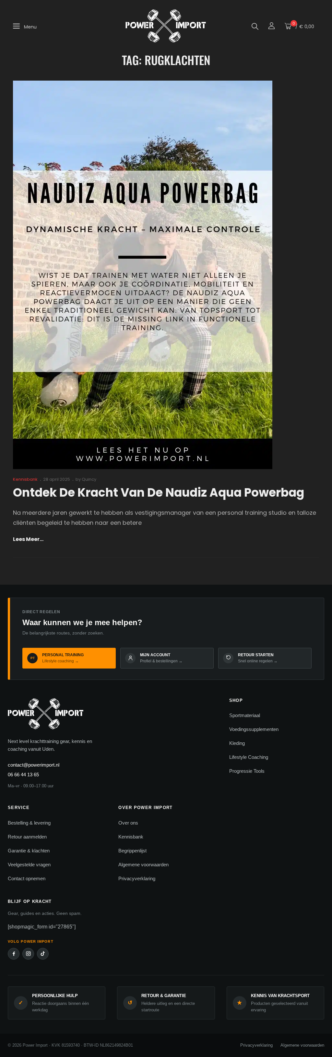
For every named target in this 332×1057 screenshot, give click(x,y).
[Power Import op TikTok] (43, 954)
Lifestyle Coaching (248, 757)
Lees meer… (28, 539)
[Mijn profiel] (271, 26)
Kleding (237, 743)
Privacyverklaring (136, 878)
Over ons (128, 823)
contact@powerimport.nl (33, 765)
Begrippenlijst (132, 850)
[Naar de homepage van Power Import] (111, 714)
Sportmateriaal (244, 715)
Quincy (89, 479)
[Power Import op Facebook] (13, 954)
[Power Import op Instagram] (28, 954)
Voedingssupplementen (254, 729)
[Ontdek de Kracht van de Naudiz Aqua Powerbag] (142, 275)
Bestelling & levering (29, 823)
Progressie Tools (247, 771)
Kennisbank (25, 479)
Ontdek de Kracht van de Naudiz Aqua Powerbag (158, 492)
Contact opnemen (26, 878)
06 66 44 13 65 (23, 774)
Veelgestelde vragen (29, 864)
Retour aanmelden (27, 836)
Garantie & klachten (29, 850)
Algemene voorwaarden (143, 864)
